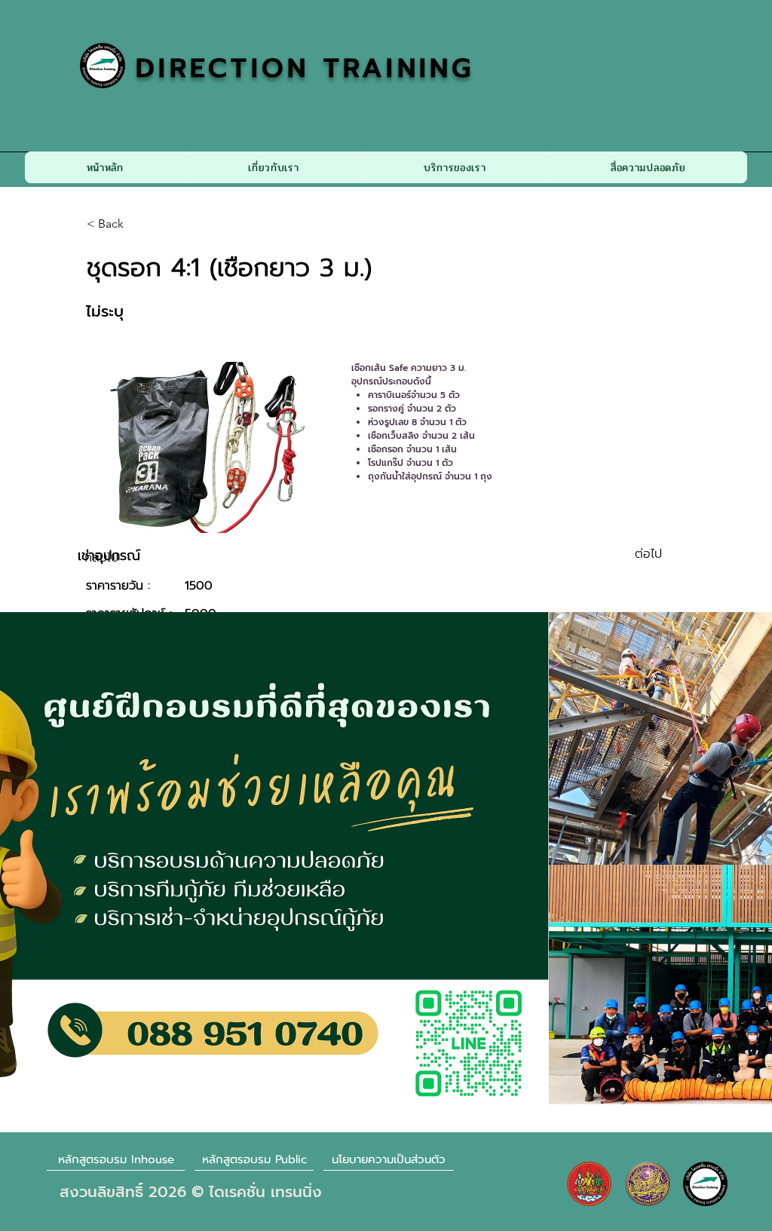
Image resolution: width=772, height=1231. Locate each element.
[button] (274, 167)
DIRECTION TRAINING (305, 68)
